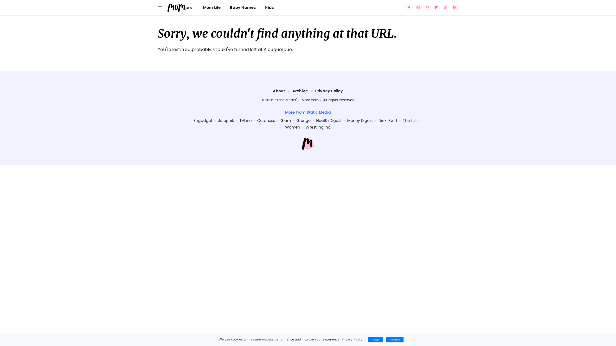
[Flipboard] (436, 7)
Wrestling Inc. (318, 127)
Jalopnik (226, 121)
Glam (286, 121)
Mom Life (212, 8)
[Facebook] (409, 7)
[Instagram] (418, 7)
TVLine (245, 121)
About (279, 91)
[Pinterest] (427, 7)
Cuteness (266, 121)
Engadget (203, 121)
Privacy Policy (329, 91)
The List (410, 121)
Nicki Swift (388, 121)
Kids (269, 8)
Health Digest (329, 121)
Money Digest (360, 121)
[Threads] (445, 7)
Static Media (285, 100)
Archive (300, 91)
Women (292, 127)
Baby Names (243, 8)
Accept (375, 339)
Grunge (303, 121)
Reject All (395, 339)
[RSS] (454, 7)
